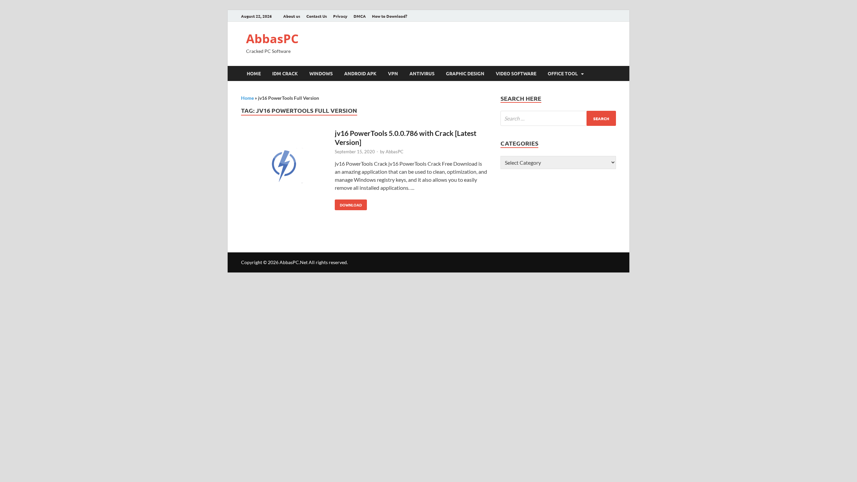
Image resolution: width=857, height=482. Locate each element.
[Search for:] (558, 118)
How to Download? (389, 16)
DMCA (360, 16)
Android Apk (360, 73)
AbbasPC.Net (294, 262)
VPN (393, 73)
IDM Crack (285, 73)
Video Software (516, 73)
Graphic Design (465, 73)
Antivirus (422, 73)
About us (291, 16)
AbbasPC (272, 38)
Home (254, 73)
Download (348, 203)
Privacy (340, 16)
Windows (321, 73)
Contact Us (316, 16)
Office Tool (563, 73)
